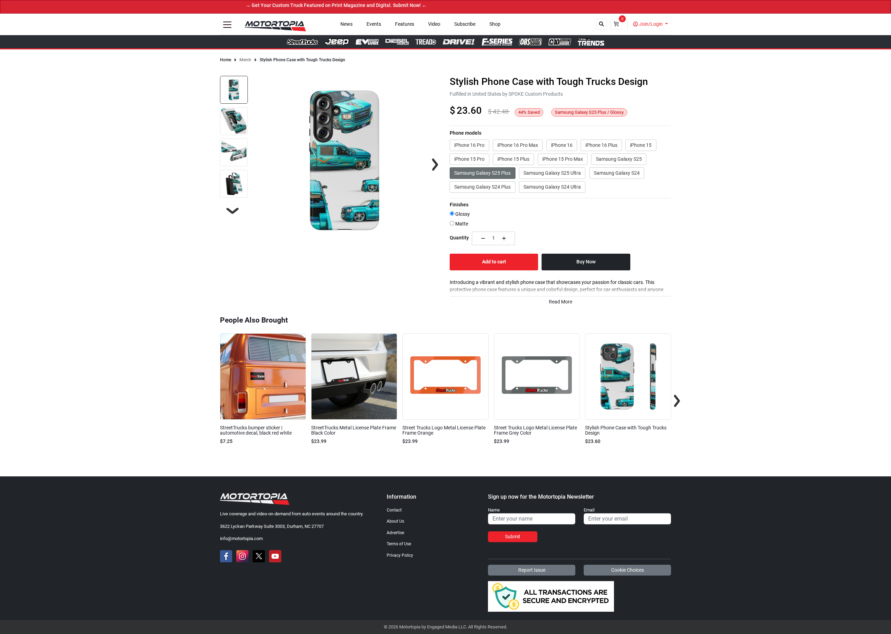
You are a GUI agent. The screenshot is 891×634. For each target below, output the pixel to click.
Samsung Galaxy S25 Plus (482, 173)
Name (494, 510)
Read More (560, 302)
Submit (512, 536)
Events (373, 24)
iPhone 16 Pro (469, 145)
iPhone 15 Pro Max (562, 159)
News (346, 24)
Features (404, 24)
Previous (214, 401)
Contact (394, 510)
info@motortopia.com (241, 538)
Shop (494, 24)
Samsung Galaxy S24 (617, 173)
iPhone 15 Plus (513, 159)
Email (589, 510)
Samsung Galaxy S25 (619, 159)
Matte (461, 224)
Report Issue (531, 570)
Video (434, 24)
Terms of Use (399, 543)
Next (232, 210)
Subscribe (464, 24)
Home (225, 59)
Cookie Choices (627, 570)
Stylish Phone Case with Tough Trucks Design (302, 59)
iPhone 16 (562, 145)
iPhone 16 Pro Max (517, 145)
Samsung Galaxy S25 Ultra (552, 173)
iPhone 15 (641, 145)
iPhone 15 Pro (469, 159)
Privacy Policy (400, 555)
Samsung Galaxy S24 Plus (482, 187)
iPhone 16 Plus (601, 145)
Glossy (462, 214)
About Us (395, 521)
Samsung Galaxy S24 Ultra (552, 187)
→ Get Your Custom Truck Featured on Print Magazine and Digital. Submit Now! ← (317, 5)
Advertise (395, 532)
